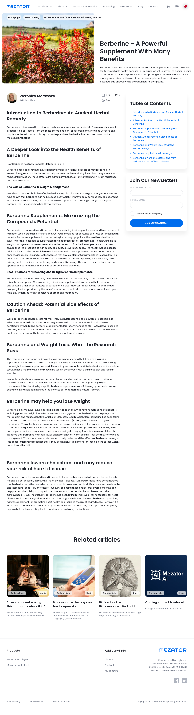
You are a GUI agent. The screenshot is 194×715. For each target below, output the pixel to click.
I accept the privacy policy (149, 213)
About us (110, 659)
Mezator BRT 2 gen (17, 659)
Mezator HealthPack (18, 665)
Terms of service (61, 701)
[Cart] (168, 6)
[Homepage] (18, 6)
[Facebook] (176, 682)
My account (111, 670)
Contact (109, 665)
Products (13, 651)
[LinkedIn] (184, 682)
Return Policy (36, 701)
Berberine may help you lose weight (153, 153)
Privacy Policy (13, 701)
